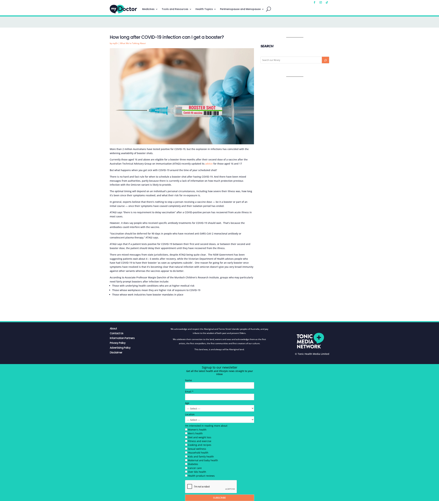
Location (190, 414)
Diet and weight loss (199, 437)
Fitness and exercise (199, 441)
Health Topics (204, 9)
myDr (115, 43)
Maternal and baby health (203, 460)
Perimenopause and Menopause (240, 9)
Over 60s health (197, 471)
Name (188, 380)
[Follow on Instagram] (320, 2)
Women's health (197, 429)
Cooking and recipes (199, 444)
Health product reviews (201, 475)
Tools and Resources (175, 9)
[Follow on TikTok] (326, 2)
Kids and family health (201, 456)
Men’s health (195, 433)
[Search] (325, 60)
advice (209, 163)
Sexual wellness (197, 448)
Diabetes (193, 464)
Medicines (148, 9)
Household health (198, 452)
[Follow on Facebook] (314, 2)
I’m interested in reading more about (206, 425)
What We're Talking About (133, 43)
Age (187, 403)
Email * (189, 391)
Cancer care (195, 468)
